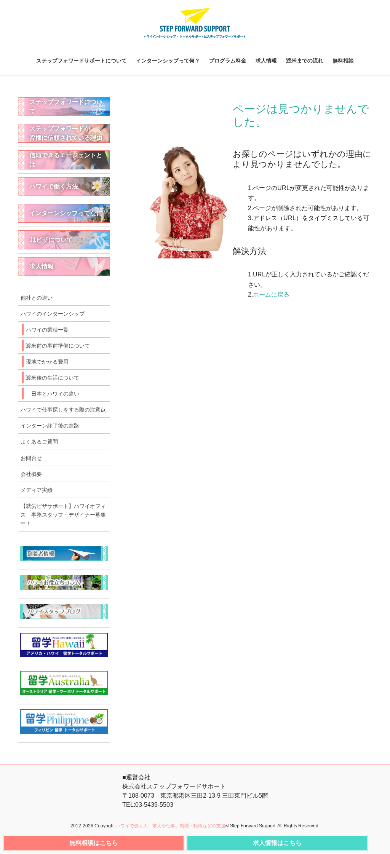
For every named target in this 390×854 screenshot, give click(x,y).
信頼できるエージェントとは (65, 160)
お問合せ (31, 458)
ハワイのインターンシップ (53, 314)
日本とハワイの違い (55, 394)
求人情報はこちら (277, 843)
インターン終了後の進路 (50, 426)
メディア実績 (37, 490)
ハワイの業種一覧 (47, 330)
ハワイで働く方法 (53, 186)
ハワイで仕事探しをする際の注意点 (63, 410)
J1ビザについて (51, 239)
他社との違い (37, 298)
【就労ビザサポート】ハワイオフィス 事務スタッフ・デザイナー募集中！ (63, 515)
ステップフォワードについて (65, 106)
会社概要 (31, 474)
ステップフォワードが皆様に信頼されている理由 (65, 133)
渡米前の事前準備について (58, 346)
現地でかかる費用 (47, 362)
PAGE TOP (378, 843)
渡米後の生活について (52, 378)
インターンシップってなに (65, 213)
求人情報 (41, 266)
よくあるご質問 (39, 442)
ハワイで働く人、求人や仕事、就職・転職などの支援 (170, 825)
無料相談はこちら (93, 843)
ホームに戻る (271, 294)
